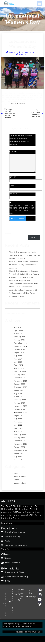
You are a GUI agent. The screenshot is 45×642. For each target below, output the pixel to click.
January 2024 (19, 375)
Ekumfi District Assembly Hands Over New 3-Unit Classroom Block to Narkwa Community (24, 255)
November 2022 (20, 406)
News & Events (18, 104)
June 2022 (18, 422)
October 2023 (19, 384)
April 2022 (18, 428)
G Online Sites (35, 632)
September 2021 (20, 450)
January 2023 (19, 403)
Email (13, 185)
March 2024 (19, 368)
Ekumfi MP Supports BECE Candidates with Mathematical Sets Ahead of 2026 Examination (23, 284)
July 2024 (18, 356)
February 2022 (20, 434)
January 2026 (19, 340)
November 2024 (20, 346)
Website (14, 194)
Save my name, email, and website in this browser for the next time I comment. (22, 209)
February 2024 (20, 371)
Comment (15, 151)
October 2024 (19, 349)
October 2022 (19, 409)
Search (8, 234)
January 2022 (19, 438)
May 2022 (18, 425)
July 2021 (18, 456)
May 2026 (18, 327)
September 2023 (20, 387)
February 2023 (20, 400)
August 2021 (19, 453)
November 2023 (20, 381)
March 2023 (19, 397)
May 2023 (18, 394)
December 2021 (20, 441)
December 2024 (20, 343)
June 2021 (18, 460)
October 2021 (19, 447)
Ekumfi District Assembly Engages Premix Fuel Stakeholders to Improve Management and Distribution (24, 274)
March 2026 (19, 334)
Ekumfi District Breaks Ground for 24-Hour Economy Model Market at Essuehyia (23, 265)
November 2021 (20, 444)
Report (16, 480)
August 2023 (19, 390)
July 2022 (18, 419)
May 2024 (18, 362)
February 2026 (20, 337)
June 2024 (18, 359)
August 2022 (19, 416)
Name (13, 177)
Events (16, 473)
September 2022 (20, 412)
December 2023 (20, 378)
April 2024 (18, 365)
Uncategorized (20, 483)
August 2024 (19, 352)
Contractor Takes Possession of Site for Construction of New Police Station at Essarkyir (23, 293)
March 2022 (19, 431)
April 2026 (18, 330)
